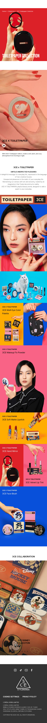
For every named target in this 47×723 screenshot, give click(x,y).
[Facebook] (31, 670)
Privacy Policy (29, 697)
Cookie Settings (11, 697)
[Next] (45, 609)
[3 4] (24, 651)
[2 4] (22, 651)
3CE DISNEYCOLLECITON (23, 641)
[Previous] (1, 609)
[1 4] (19, 651)
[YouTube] (26, 670)
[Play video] (4, 145)
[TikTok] (20, 670)
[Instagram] (15, 670)
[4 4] (27, 651)
